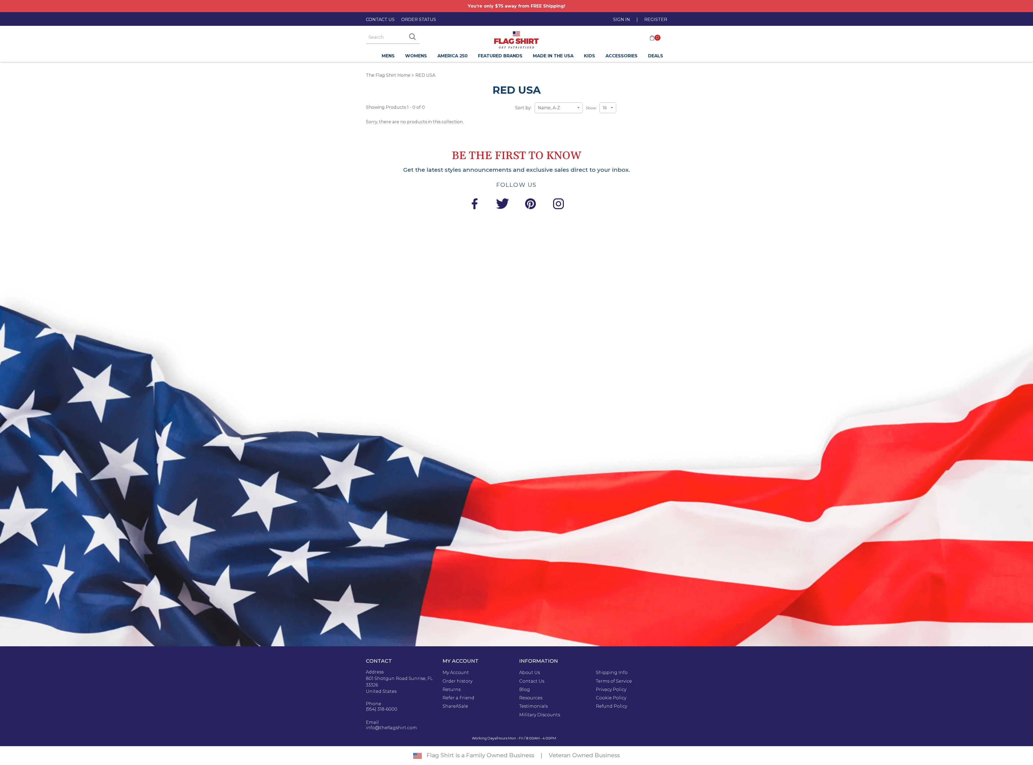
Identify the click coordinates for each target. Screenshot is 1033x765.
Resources (530, 698)
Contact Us (380, 19)
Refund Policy (611, 706)
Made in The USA (553, 55)
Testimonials (533, 706)
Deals (655, 55)
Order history (457, 681)
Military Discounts (539, 715)
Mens (388, 55)
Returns (452, 689)
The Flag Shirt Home (388, 75)
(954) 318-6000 (381, 709)
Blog (524, 689)
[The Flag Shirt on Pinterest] (530, 204)
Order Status (418, 19)
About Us (529, 673)
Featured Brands (500, 55)
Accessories (622, 55)
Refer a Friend (458, 698)
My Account (456, 673)
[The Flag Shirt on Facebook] (474, 204)
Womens (416, 55)
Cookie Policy (611, 698)
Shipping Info (612, 673)
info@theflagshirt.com (391, 728)
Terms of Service (614, 681)
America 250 (452, 55)
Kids (589, 55)
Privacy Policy (611, 689)
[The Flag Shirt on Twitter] (502, 204)
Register (655, 19)
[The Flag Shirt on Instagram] (558, 204)
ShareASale (455, 706)
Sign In (621, 19)
